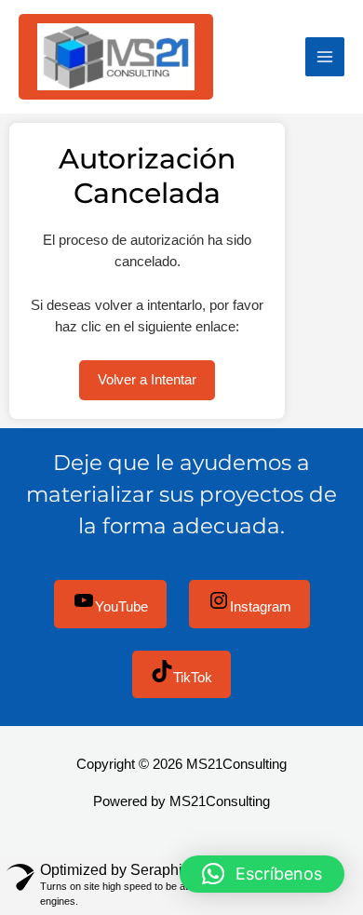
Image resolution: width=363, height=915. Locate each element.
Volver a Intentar (147, 379)
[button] (262, 874)
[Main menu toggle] (324, 56)
